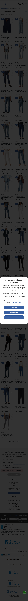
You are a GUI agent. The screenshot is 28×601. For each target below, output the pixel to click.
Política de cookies (16, 302)
